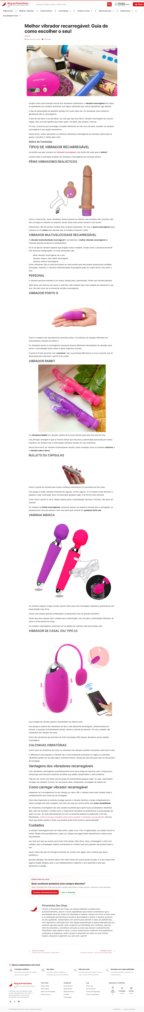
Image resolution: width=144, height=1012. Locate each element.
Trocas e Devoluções (92, 994)
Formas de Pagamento (93, 991)
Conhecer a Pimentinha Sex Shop (45, 892)
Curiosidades (63, 11)
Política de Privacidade (48, 991)
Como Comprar (91, 989)
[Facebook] (14, 1001)
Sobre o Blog (45, 986)
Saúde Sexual (125, 11)
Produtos (66, 994)
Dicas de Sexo (68, 986)
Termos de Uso (45, 994)
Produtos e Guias (83, 11)
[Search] (109, 4)
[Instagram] (10, 1001)
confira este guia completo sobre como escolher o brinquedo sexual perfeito (72, 817)
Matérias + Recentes (26, 11)
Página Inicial (8, 11)
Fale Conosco (45, 989)
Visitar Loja (89, 986)
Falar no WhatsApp (68, 892)
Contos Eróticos (46, 11)
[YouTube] (19, 1001)
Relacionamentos (105, 11)
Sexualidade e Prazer (10, 16)
